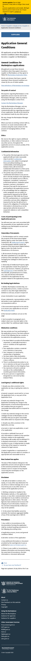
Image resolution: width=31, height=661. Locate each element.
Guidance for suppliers (8, 618)
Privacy (3, 604)
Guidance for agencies (8, 616)
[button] (5, 14)
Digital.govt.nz (5, 634)
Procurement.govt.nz (8, 625)
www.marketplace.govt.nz (18, 545)
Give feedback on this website (10, 602)
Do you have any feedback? (12, 565)
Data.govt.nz (5, 636)
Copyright (4, 607)
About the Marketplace (8, 613)
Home (3, 26)
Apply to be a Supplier (21, 26)
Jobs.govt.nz (5, 638)
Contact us (4, 600)
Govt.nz (3, 632)
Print (5, 563)
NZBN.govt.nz (5, 629)
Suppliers (9, 26)
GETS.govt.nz (5, 627)
